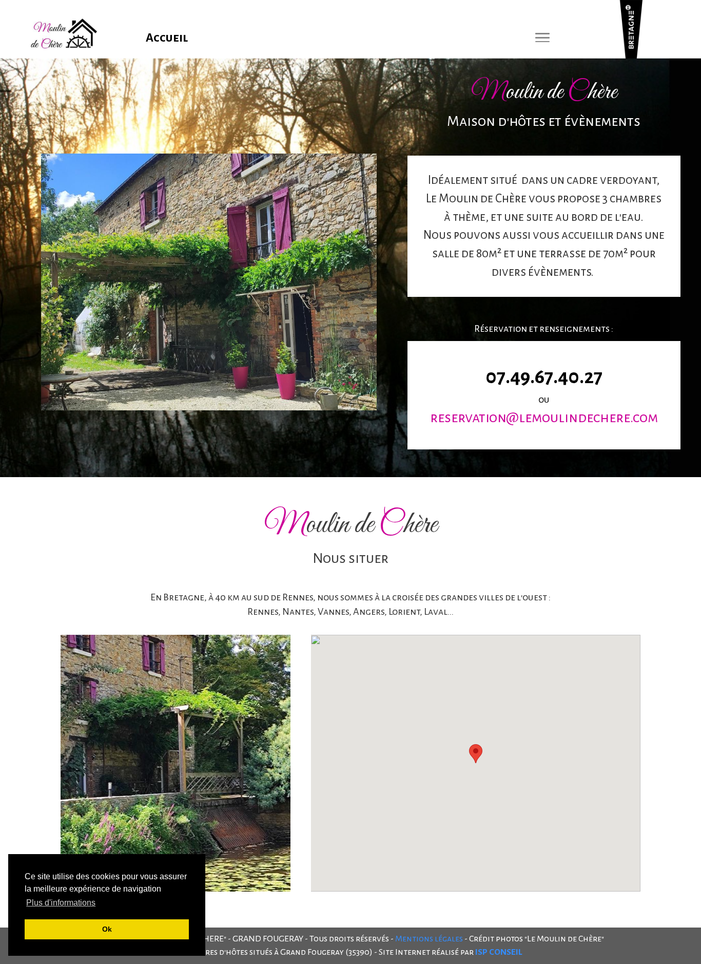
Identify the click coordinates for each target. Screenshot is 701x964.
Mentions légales (429, 938)
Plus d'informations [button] (60, 902)
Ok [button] (107, 929)
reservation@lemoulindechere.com (544, 417)
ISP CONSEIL (498, 952)
